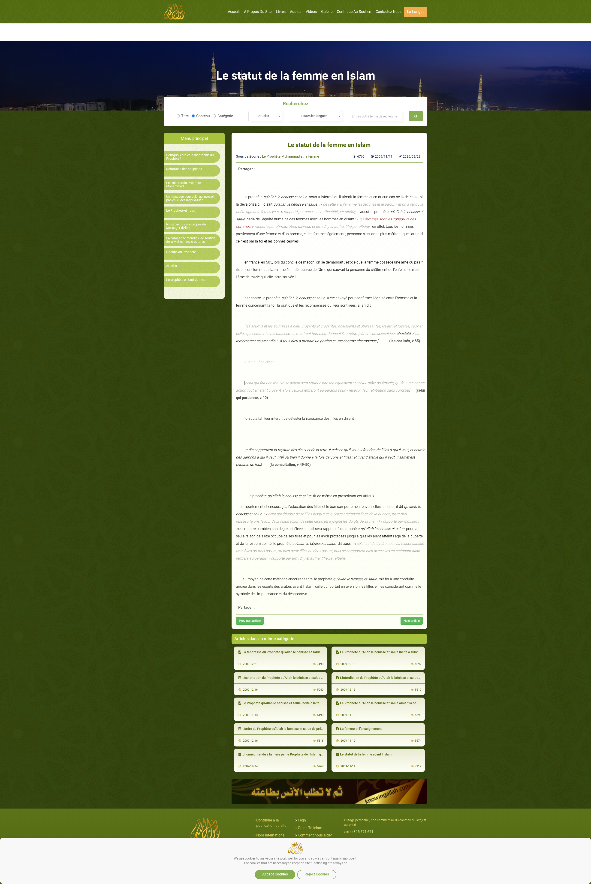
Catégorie (225, 116)
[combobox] (265, 116)
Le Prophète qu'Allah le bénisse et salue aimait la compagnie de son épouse (395, 703)
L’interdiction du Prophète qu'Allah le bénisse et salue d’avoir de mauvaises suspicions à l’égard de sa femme (419, 678)
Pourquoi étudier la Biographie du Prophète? (190, 156)
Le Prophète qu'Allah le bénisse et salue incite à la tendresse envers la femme (299, 703)
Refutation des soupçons (184, 169)
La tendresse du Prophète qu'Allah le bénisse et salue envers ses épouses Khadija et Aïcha (308, 652)
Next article (412, 621)
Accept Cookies (275, 874)
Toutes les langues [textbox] (314, 116)
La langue (415, 11)
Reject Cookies (317, 874)
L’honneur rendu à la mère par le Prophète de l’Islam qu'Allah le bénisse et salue (300, 754)
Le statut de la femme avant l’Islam (366, 754)
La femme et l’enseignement (361, 729)
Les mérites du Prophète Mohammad (183, 184)
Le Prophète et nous (180, 210)
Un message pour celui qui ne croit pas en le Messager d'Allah (190, 198)
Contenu (203, 116)
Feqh (302, 820)
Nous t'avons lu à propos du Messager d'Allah (186, 226)
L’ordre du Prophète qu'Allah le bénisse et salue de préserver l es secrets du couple (302, 729)
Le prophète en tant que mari (186, 280)
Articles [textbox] (263, 116)
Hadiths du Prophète (181, 252)
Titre (185, 116)
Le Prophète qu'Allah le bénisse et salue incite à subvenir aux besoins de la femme (400, 652)
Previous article (250, 621)
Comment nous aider (315, 835)
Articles (171, 266)
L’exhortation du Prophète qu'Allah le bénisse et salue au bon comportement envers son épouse (312, 678)
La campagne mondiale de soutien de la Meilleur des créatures (190, 240)
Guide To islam (310, 828)
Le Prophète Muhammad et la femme (290, 156)
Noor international (271, 835)
